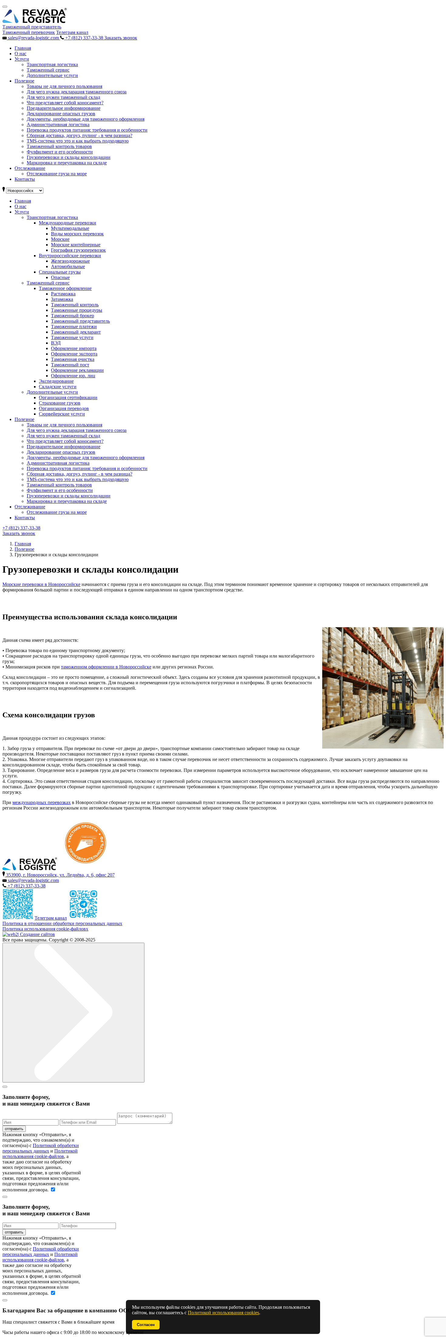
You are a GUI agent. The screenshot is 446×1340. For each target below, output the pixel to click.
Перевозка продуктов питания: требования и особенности (87, 130)
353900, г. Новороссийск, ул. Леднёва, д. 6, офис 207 (60, 874)
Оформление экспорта (74, 353)
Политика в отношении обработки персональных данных (62, 923)
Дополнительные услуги (52, 75)
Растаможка (63, 293)
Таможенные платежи (74, 326)
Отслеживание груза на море (57, 173)
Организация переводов (64, 408)
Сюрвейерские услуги (62, 413)
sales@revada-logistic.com (33, 37)
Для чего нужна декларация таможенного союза (77, 91)
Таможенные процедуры (76, 310)
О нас (20, 53)
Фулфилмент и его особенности (60, 151)
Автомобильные (68, 266)
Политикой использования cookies (223, 1312)
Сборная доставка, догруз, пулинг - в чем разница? (79, 135)
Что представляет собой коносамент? (65, 102)
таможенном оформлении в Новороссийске (106, 666)
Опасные (60, 277)
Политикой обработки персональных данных (40, 1148)
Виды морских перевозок (77, 233)
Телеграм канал (72, 32)
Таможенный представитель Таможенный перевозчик (31, 29)
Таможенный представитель (80, 321)
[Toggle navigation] (4, 7)
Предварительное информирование (63, 108)
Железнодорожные (70, 261)
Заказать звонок (120, 37)
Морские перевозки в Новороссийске (41, 584)
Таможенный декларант (76, 332)
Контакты (25, 179)
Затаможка (62, 299)
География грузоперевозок (78, 250)
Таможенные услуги (72, 337)
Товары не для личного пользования (64, 86)
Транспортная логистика (52, 64)
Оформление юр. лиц (73, 375)
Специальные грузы (60, 271)
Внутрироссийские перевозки (70, 255)
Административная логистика (58, 124)
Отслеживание (30, 168)
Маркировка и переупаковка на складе (67, 162)
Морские (60, 239)
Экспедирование (56, 381)
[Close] (4, 1087)
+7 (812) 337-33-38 (84, 37)
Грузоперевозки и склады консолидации (68, 157)
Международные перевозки (67, 222)
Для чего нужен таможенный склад (63, 97)
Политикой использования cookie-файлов (40, 1153)
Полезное (24, 80)
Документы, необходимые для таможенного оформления (85, 119)
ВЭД (56, 342)
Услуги (22, 59)
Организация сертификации (68, 397)
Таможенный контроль (75, 304)
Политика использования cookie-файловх (45, 928)
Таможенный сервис (48, 69)
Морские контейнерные (75, 244)
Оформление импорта (73, 348)
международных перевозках (41, 802)
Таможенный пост (70, 364)
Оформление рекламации (77, 370)
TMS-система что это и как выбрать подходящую (78, 140)
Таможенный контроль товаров (59, 146)
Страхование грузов (59, 403)
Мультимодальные (70, 228)
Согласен (146, 1324)
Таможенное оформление (65, 288)
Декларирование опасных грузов (61, 113)
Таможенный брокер (72, 315)
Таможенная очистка (72, 359)
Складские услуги (57, 386)
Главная (23, 48)
